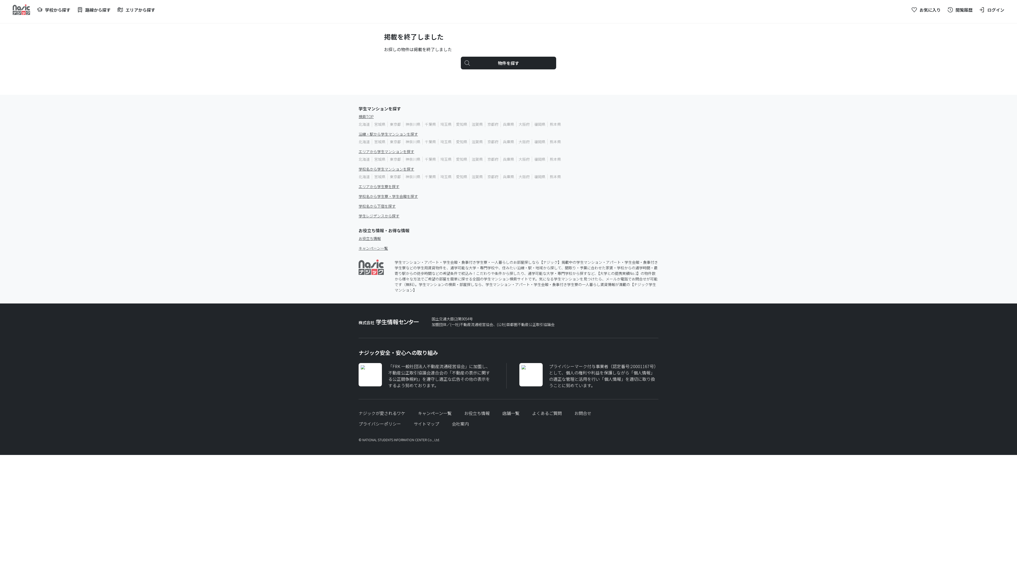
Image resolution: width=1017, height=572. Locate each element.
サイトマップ (426, 424)
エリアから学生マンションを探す (386, 151)
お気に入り (930, 10)
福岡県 (539, 124)
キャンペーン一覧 (373, 248)
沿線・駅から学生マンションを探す (388, 134)
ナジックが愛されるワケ (382, 413)
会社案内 (460, 424)
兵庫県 (508, 124)
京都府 (492, 124)
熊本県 (555, 124)
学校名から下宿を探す (377, 206)
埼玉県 (446, 124)
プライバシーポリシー (380, 424)
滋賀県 (477, 124)
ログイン (995, 10)
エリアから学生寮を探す (379, 186)
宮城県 (379, 124)
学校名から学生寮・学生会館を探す (388, 196)
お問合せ (582, 413)
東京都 (395, 124)
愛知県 (461, 124)
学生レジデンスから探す (379, 215)
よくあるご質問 (547, 413)
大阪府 (524, 124)
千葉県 (430, 124)
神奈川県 (412, 124)
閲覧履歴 (964, 10)
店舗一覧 (510, 413)
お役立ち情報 (370, 238)
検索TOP (366, 116)
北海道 (364, 124)
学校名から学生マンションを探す (386, 169)
